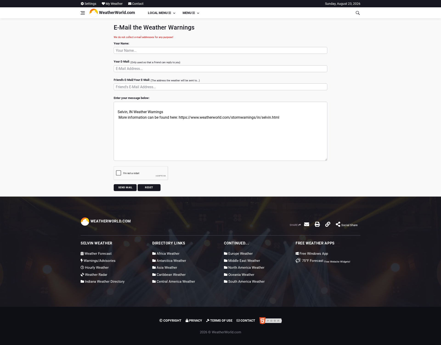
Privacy (195, 320)
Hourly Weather (96, 268)
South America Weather (246, 281)
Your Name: (121, 43)
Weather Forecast (98, 254)
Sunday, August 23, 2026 (342, 3)
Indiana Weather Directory (104, 281)
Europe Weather (240, 254)
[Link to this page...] (327, 224)
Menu (187, 13)
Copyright (172, 320)
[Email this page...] (306, 224)
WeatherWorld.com (116, 12)
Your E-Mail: (147, 62)
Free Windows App (313, 254)
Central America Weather (175, 281)
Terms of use (220, 320)
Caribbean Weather (171, 275)
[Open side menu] (83, 13)
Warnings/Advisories (99, 261)
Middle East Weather (243, 261)
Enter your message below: (132, 98)
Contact (137, 3)
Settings (90, 3)
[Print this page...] (317, 224)
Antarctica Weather (171, 261)
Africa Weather (167, 254)
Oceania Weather (240, 275)
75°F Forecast (312, 261)
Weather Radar (95, 275)
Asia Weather (166, 268)
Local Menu (158, 13)
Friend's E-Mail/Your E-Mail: (157, 80)
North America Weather (245, 268)
